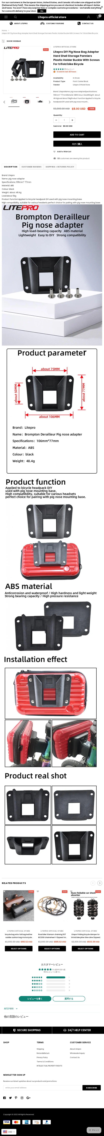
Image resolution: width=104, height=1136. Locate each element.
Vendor (56, 85)
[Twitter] (11, 1098)
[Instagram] (23, 1098)
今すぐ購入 (77, 144)
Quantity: (57, 115)
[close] (101, 6)
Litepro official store (52, 17)
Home (4, 30)
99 (58, 158)
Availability (58, 78)
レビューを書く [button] (35, 998)
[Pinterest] (17, 1098)
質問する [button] (69, 998)
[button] (58, 69)
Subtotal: (57, 126)
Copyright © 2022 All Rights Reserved (18, 1114)
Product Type (59, 81)
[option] (18, 23)
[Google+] (29, 1098)
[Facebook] (5, 1098)
